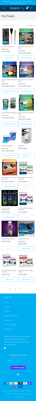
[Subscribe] (28, 360)
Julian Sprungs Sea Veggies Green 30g (25, 178)
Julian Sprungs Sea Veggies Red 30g (25, 271)
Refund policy (29, 390)
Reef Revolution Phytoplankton (6, 208)
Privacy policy (8, 394)
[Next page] (26, 289)
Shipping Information (11, 316)
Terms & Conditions (10, 325)
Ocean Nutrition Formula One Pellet (10, 80)
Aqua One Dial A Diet (23, 238)
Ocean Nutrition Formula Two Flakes (26, 113)
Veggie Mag (21, 145)
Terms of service (18, 394)
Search (6, 302)
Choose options (26, 58)
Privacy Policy (8, 320)
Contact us (7, 311)
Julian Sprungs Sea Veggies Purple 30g (25, 208)
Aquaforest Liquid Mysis (8, 238)
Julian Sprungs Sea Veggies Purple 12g (9, 271)
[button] (4, 8)
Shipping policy (29, 394)
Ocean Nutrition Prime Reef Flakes (25, 80)
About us (7, 307)
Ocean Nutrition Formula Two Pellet (26, 47)
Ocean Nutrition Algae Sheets (10, 112)
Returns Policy (8, 329)
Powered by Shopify (19, 390)
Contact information (19, 396)
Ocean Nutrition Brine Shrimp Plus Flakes (10, 178)
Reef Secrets (10, 390)
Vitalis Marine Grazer (7, 145)
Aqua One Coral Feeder (8, 46)
